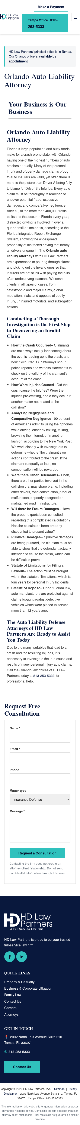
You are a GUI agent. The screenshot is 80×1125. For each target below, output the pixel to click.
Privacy (72, 1089)
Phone (14, 769)
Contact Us (12, 1001)
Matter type (18, 790)
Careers (10, 1007)
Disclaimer (10, 1093)
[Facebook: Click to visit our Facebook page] (9, 956)
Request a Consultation (37, 853)
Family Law (13, 994)
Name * (15, 728)
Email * (15, 748)
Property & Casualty (19, 981)
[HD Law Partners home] (9, 17)
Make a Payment (51, 6)
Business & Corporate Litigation (28, 988)
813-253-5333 (43, 23)
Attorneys (11, 1014)
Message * (17, 811)
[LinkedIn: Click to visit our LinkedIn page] (21, 956)
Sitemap (59, 1089)
